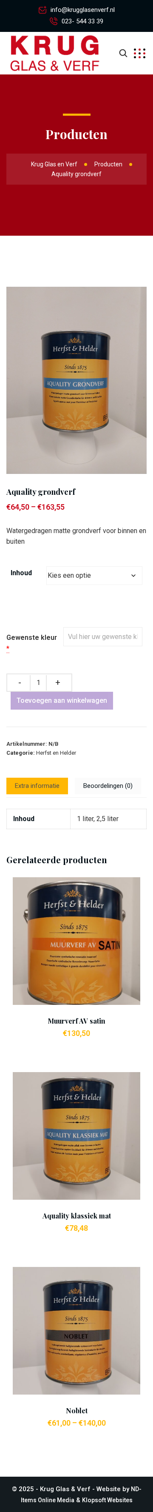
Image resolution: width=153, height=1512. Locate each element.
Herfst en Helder (56, 753)
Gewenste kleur (31, 637)
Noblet (77, 1410)
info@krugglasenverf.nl (83, 10)
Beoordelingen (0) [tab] (108, 786)
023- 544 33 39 (82, 21)
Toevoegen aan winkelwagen (62, 700)
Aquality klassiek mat (76, 1215)
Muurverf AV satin (76, 1020)
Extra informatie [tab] (37, 786)
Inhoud (21, 573)
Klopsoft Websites (107, 1500)
